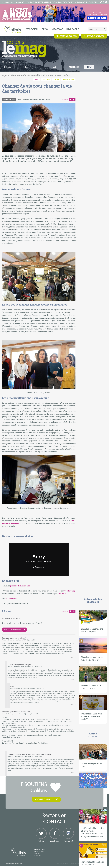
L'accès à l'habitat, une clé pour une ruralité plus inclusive (29, 754)
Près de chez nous (71, 2)
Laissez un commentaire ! (13, 629)
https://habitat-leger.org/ (11, 737)
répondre (72, 657)
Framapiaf (68, 841)
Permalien (5, 640)
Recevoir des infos (95, 36)
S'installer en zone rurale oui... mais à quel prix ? (92, 658)
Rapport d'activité (62, 864)
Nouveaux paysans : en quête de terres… (91, 686)
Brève (36, 79)
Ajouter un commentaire (17, 603)
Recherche (74, 67)
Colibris (11, 2)
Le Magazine (24, 48)
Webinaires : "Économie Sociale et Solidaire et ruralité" (91, 716)
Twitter (70, 99)
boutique (93, 2)
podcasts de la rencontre (20, 586)
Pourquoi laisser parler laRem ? (14, 638)
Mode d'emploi (9, 62)
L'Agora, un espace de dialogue (19, 665)
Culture (56, 79)
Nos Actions (57, 29)
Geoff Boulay (69, 591)
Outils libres (57, 2)
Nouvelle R (84, 2)
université (38, 2)
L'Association (31, 29)
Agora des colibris (68, 79)
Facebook (73, 99)
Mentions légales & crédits (95, 864)
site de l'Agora (11, 598)
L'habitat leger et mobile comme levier (16, 712)
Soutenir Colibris (68, 36)
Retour (8, 611)
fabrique (47, 2)
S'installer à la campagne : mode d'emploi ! (92, 630)
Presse (72, 864)
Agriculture (46, 79)
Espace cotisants (80, 864)
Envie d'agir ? (72, 29)
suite (12, 687)
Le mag (44, 29)
